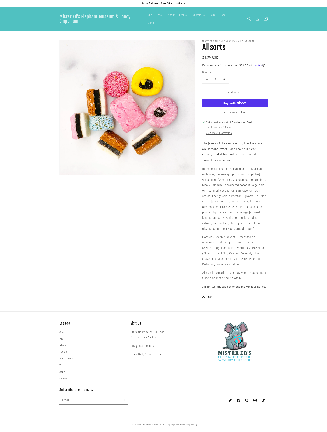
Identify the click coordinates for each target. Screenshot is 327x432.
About (62, 345)
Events (63, 351)
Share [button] (210, 296)
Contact (63, 378)
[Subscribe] (123, 400)
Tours (62, 365)
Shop (62, 332)
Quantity (206, 72)
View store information (219, 132)
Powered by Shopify (188, 424)
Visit (62, 338)
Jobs (62, 371)
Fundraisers (66, 358)
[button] (249, 19)
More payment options (235, 112)
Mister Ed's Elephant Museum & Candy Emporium (158, 424)
